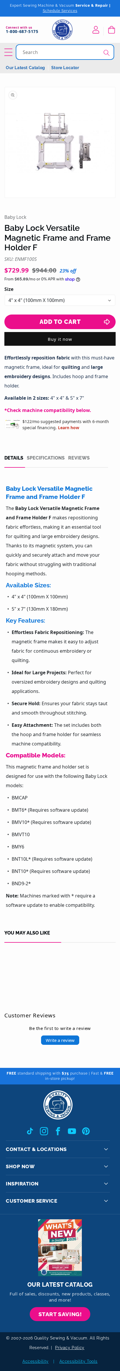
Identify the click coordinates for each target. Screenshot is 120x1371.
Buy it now (60, 339)
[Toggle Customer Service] (106, 1201)
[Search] (106, 53)
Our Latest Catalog (25, 67)
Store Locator (65, 67)
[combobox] (65, 52)
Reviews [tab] (79, 458)
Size (8, 289)
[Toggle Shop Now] (106, 1166)
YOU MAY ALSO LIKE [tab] (27, 933)
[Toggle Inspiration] (106, 1183)
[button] (111, 29)
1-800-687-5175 (22, 31)
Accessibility (35, 1361)
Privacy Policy (69, 1347)
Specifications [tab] (46, 458)
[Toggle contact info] (106, 1149)
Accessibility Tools (78, 1361)
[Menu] (9, 52)
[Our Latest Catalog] (60, 1247)
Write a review (60, 1040)
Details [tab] (13, 458)
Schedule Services (60, 11)
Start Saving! (60, 1314)
